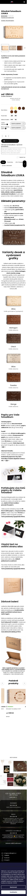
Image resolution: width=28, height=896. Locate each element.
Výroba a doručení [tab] (7, 165)
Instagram (7, 825)
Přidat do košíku (11, 141)
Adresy (3, 861)
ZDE (3, 447)
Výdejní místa (4, 839)
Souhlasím (13, 892)
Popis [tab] (3, 162)
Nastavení (13, 887)
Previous (3, 683)
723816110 (6, 821)
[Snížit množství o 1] (3, 136)
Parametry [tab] (10, 162)
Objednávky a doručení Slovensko (9, 843)
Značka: (7, 20)
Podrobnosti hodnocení (7, 17)
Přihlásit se (3, 855)
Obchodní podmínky (6, 833)
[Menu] (24, 2)
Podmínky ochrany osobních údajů (10, 835)
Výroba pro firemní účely (7, 845)
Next (25, 683)
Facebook (6, 823)
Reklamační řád (5, 837)
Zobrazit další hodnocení (13, 809)
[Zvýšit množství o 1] (9, 136)
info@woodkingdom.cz (10, 819)
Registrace (4, 857)
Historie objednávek (6, 859)
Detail (3, 715)
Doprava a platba (5, 841)
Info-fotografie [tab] (20, 162)
